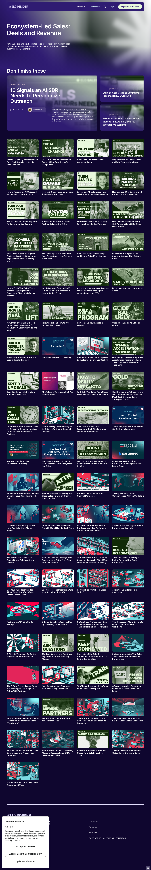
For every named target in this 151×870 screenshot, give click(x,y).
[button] (81, 6)
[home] (18, 6)
